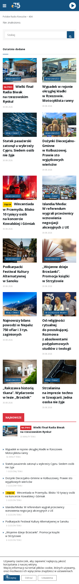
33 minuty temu (28, 436)
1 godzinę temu (14, 471)
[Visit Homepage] (16, 5)
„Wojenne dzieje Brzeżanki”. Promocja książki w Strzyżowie (55, 274)
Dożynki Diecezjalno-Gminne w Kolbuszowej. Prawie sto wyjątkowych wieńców (58, 152)
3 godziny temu (14, 485)
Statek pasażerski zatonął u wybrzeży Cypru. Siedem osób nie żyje (18, 148)
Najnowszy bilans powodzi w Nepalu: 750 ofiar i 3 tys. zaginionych (18, 327)
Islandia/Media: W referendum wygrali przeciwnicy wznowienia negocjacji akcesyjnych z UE (57, 215)
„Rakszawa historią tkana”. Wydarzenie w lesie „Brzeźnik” (18, 393)
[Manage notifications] (7, 577)
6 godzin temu (13, 514)
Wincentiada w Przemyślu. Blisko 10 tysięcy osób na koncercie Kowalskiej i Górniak (19, 214)
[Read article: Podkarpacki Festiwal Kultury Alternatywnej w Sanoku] (20, 250)
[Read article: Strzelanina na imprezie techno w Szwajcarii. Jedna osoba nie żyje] (59, 372)
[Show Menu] (4, 5)
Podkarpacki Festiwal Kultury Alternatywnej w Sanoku (16, 274)
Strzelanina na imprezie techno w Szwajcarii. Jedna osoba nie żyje (57, 395)
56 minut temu (13, 457)
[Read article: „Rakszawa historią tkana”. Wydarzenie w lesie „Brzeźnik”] (20, 372)
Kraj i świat (12, 133)
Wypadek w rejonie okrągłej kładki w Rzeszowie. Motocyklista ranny (57, 93)
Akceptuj (11, 577)
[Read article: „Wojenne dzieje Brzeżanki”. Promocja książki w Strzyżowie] (59, 250)
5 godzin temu (13, 500)
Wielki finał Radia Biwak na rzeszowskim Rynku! (18, 94)
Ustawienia (47, 577)
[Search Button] (70, 34)
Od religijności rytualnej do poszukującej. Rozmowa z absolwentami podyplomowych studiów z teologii (56, 334)
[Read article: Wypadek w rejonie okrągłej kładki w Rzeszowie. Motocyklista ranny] (59, 70)
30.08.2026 (8, 107)
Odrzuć (29, 577)
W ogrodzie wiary (56, 312)
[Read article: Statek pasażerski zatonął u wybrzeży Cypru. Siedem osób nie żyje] (20, 125)
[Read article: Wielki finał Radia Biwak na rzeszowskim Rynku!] (20, 70)
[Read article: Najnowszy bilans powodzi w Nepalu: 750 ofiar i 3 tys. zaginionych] (20, 304)
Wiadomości (13, 78)
